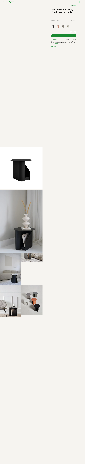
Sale (64, 1)
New (55, 1)
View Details (73, 20)
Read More (56, 43)
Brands (59, 1)
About (68, 1)
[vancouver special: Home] (8, 2)
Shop (51, 1)
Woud (55, 5)
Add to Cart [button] (64, 35)
